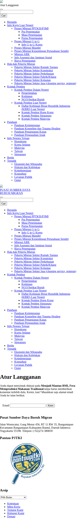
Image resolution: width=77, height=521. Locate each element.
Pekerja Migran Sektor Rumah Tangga (36, 67)
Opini (17, 180)
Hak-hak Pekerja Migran (21, 63)
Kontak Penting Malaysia (35, 118)
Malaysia (19, 147)
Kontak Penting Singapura (36, 115)
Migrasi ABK (22, 54)
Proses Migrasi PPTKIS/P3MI (31, 28)
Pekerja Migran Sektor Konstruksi (33, 70)
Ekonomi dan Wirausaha (28, 164)
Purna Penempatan (32, 38)
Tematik (11, 160)
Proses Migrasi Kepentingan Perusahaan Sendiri (41, 51)
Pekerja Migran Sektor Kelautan (32, 80)
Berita (10, 157)
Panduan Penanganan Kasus (30, 131)
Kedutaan (26, 96)
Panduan (12, 122)
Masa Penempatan (31, 34)
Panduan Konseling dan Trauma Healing (37, 128)
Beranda (12, 21)
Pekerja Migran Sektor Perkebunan (34, 73)
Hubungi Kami (15, 513)
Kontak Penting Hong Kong (37, 112)
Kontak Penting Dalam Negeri (31, 89)
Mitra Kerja (13, 506)
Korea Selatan (22, 144)
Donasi (11, 516)
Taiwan (18, 151)
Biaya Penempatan (24, 60)
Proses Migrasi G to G (27, 41)
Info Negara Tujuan (18, 138)
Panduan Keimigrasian (27, 125)
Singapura (20, 154)
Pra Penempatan (30, 31)
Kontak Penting (16, 86)
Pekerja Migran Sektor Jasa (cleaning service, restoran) (45, 83)
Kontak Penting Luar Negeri (30, 102)
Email (6, 405)
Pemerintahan (29, 93)
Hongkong (20, 141)
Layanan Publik (23, 176)
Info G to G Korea (31, 44)
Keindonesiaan (22, 170)
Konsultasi (20, 173)
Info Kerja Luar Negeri (20, 25)
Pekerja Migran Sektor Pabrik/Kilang (35, 76)
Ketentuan (13, 503)
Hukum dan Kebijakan (27, 167)
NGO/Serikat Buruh (32, 99)
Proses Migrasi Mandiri (27, 47)
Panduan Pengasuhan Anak (29, 134)
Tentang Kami (15, 509)
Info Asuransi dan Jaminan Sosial (33, 57)
